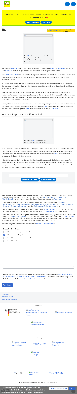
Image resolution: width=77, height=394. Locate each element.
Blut (46, 106)
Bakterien (9, 75)
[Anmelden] (67, 4)
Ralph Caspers (49, 209)
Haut (16, 75)
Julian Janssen (49, 211)
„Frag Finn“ (57, 199)
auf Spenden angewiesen (19, 216)
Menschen (8, 71)
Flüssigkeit (13, 68)
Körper (52, 68)
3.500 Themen (68, 216)
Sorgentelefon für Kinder (32, 279)
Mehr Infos (46, 22)
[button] (58, 388)
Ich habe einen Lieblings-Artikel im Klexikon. (20, 232)
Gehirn (56, 154)
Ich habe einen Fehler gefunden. (16, 235)
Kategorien (5, 294)
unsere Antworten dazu (44, 224)
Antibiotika (54, 109)
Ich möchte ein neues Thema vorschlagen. (20, 238)
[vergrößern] (52, 56)
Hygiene (30, 165)
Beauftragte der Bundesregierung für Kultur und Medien (35, 204)
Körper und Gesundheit (10, 300)
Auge (33, 140)
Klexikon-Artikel (7, 297)
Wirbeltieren (61, 68)
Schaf (29, 56)
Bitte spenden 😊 (33, 22)
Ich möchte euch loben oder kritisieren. (19, 241)
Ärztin (27, 109)
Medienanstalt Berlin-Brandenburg (45, 206)
